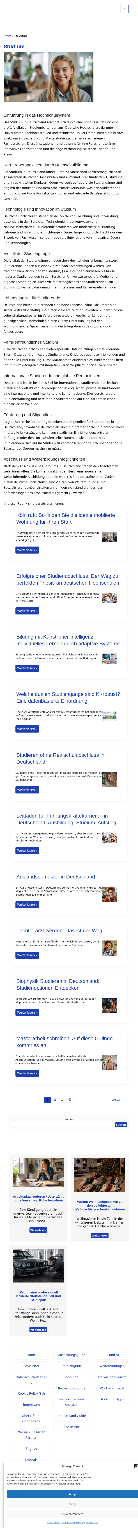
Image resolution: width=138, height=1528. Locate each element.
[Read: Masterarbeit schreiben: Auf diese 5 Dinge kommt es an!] (109, 1065)
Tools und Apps (112, 1399)
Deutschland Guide (71, 1416)
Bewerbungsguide (71, 1388)
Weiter (118, 1100)
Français (31, 1460)
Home (31, 1355)
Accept (72, 1494)
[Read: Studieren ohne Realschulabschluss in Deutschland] (109, 781)
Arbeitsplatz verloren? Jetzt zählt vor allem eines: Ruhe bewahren (38, 1198)
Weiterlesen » (27, 551)
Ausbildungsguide (71, 1355)
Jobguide (71, 1377)
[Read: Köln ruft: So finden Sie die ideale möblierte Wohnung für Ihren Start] (109, 539)
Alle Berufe (71, 1427)
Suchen (69, 1119)
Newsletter (31, 1366)
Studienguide (72, 1366)
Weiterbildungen (112, 1366)
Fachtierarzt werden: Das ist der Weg (59, 930)
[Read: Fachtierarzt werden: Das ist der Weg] (109, 950)
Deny (72, 1504)
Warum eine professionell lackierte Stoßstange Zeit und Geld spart (38, 1296)
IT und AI (112, 1355)
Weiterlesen (38, 1230)
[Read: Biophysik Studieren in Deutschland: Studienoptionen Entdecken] (109, 1008)
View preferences (72, 1514)
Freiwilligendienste (112, 1377)
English (31, 1448)
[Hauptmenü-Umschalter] (125, 9)
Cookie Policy (54, 1522)
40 (70, 1100)
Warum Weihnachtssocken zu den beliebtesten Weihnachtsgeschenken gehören (100, 1205)
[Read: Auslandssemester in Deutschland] (109, 896)
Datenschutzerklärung (73, 1522)
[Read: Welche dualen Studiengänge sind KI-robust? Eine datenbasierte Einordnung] (109, 718)
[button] (136, 1466)
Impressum (92, 1522)
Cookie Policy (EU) (31, 1393)
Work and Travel (112, 1388)
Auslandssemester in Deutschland (55, 877)
